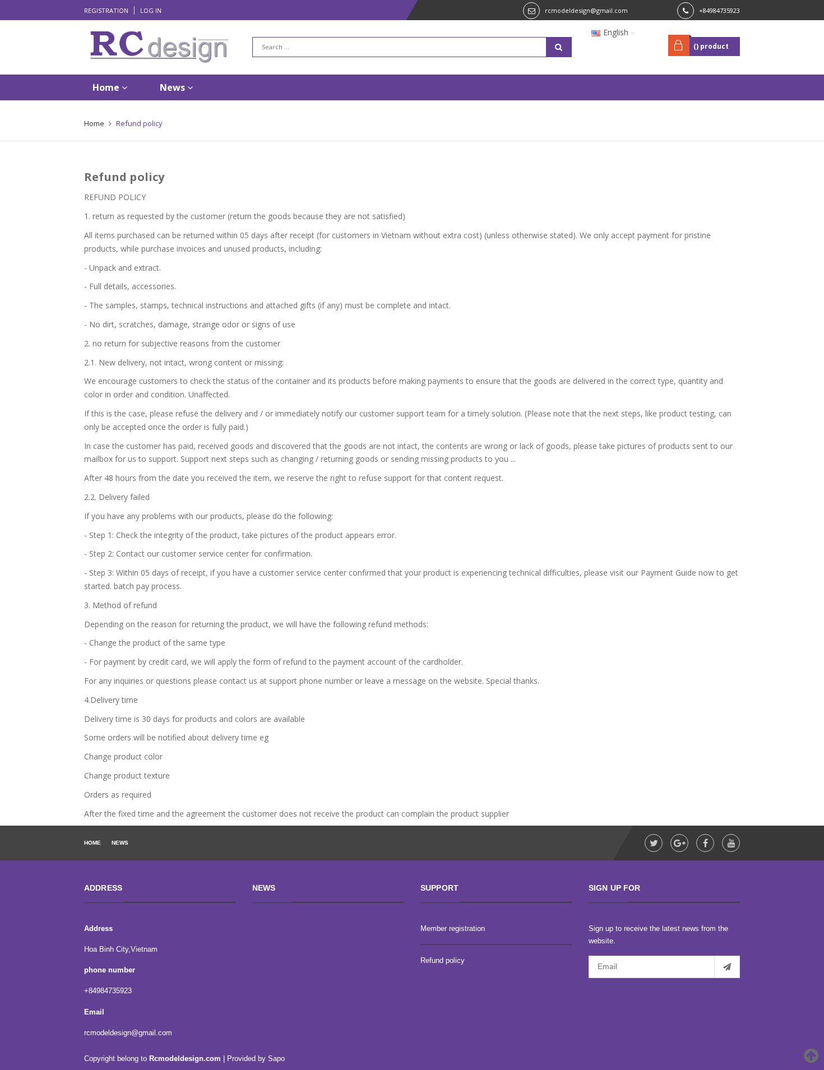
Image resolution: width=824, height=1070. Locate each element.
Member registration (452, 928)
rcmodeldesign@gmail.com (586, 10)
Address (98, 928)
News (173, 87)
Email (94, 1012)
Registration (106, 10)
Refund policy (124, 176)
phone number (109, 970)
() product (711, 46)
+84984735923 (719, 10)
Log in (150, 10)
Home (107, 87)
